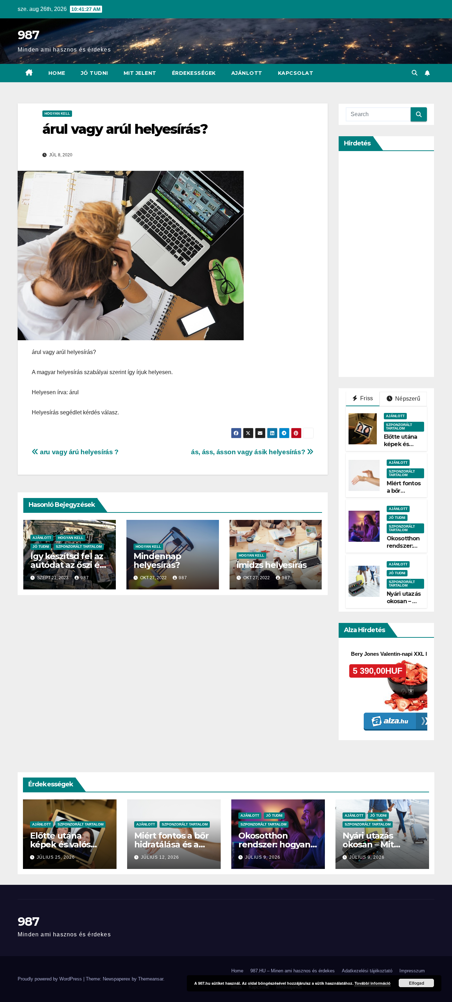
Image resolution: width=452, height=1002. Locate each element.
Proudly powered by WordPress (50, 979)
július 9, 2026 (262, 857)
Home (56, 73)
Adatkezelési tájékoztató (367, 970)
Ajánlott (246, 73)
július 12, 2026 (160, 857)
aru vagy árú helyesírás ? (78, 452)
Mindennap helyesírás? (157, 560)
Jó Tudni (94, 73)
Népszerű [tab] (407, 399)
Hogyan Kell (57, 113)
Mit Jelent (140, 73)
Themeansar (150, 979)
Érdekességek (194, 73)
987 (28, 35)
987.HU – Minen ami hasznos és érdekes (292, 970)
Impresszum (412, 970)
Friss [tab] (366, 398)
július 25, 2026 (56, 857)
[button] (414, 73)
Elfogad (416, 983)
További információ (373, 983)
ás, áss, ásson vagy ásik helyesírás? (249, 452)
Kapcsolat (296, 73)
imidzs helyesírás (272, 565)
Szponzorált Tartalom (79, 546)
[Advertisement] (399, 264)
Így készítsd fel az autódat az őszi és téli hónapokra (66, 565)
